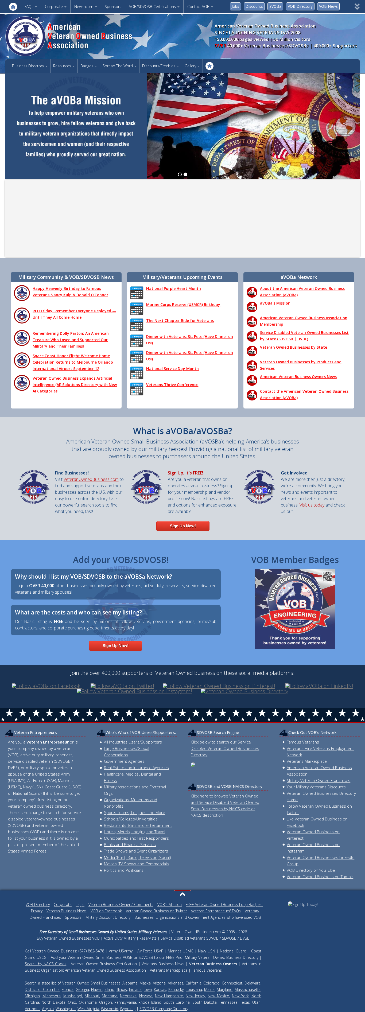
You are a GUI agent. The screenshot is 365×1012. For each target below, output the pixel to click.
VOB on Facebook (106, 910)
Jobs (235, 6)
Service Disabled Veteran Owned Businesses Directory (225, 748)
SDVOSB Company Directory (163, 1008)
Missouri (92, 995)
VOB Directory (300, 6)
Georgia (82, 989)
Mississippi (72, 995)
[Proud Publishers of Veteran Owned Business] (303, 904)
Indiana (135, 989)
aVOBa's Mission (275, 303)
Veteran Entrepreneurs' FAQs (216, 910)
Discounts (254, 6)
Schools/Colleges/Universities (131, 819)
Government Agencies (124, 761)
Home (13, 6)
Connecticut (232, 983)
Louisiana (194, 989)
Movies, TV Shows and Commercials (136, 863)
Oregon (105, 1002)
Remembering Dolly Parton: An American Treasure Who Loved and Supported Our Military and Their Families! (71, 340)
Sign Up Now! (183, 526)
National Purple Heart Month (173, 288)
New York (240, 995)
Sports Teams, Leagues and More (134, 812)
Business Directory (28, 65)
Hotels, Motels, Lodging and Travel (134, 831)
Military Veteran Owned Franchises (318, 780)
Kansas (160, 989)
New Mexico (218, 995)
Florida (67, 989)
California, (193, 983)
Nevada (145, 995)
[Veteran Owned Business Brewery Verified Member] (295, 609)
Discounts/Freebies (158, 65)
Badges (86, 65)
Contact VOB (198, 6)
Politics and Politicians (123, 870)
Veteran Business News (66, 910)
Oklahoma (88, 1002)
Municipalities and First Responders (136, 838)
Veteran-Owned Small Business (95, 957)
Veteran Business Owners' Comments (120, 904)
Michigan (32, 995)
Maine (209, 989)
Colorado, (211, 983)
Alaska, (146, 983)
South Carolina (177, 1002)
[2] (185, 174)
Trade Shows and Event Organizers (136, 851)
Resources (62, 65)
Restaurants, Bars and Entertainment (138, 825)
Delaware (252, 983)
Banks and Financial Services (130, 844)
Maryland (224, 989)
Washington (66, 1008)
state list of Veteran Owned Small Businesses (81, 983)
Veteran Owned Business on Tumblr (320, 876)
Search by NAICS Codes (45, 963)
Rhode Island (149, 1002)
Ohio (72, 1002)
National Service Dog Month (172, 368)
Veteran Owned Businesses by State (293, 347)
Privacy (36, 910)
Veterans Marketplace (307, 761)
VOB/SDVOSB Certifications (152, 6)
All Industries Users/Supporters (133, 742)
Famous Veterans (303, 742)
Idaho (109, 989)
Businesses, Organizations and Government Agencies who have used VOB (197, 917)
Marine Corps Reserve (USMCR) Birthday (183, 304)
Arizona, (159, 983)
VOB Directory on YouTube (311, 870)
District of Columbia (42, 989)
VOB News (328, 6)
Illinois (122, 989)
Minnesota (51, 995)
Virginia (48, 1008)
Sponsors (113, 6)
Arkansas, (176, 983)
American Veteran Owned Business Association (105, 970)
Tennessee (228, 1002)
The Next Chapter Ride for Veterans (180, 320)
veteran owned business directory (39, 806)
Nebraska (128, 995)
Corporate (54, 6)
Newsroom (83, 6)
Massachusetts (248, 989)
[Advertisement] (182, 218)
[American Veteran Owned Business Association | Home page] (77, 36)
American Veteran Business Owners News (298, 376)
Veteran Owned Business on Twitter (156, 910)
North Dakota (53, 1002)
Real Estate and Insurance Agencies (136, 767)
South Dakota (204, 1002)
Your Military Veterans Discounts (316, 786)
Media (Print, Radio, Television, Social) (137, 857)
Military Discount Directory (108, 917)
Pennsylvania (125, 1002)
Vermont (32, 1008)
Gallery (190, 65)
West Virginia (88, 1008)
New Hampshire (169, 995)
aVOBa (275, 6)
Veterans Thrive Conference (172, 384)
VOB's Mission (169, 904)
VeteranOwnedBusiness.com (91, 479)
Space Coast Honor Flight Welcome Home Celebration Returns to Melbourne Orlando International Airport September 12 (73, 362)
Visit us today (312, 505)
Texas (245, 1002)
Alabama (130, 983)
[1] (180, 174)
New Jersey (195, 995)
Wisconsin (109, 1008)
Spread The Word (118, 65)
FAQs (29, 6)
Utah (256, 1002)
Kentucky (176, 989)
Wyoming (127, 1008)
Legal (80, 904)
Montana (109, 995)
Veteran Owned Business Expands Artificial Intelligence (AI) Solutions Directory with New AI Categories (75, 385)
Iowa (148, 989)
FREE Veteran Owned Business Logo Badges (224, 904)
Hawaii (96, 989)
